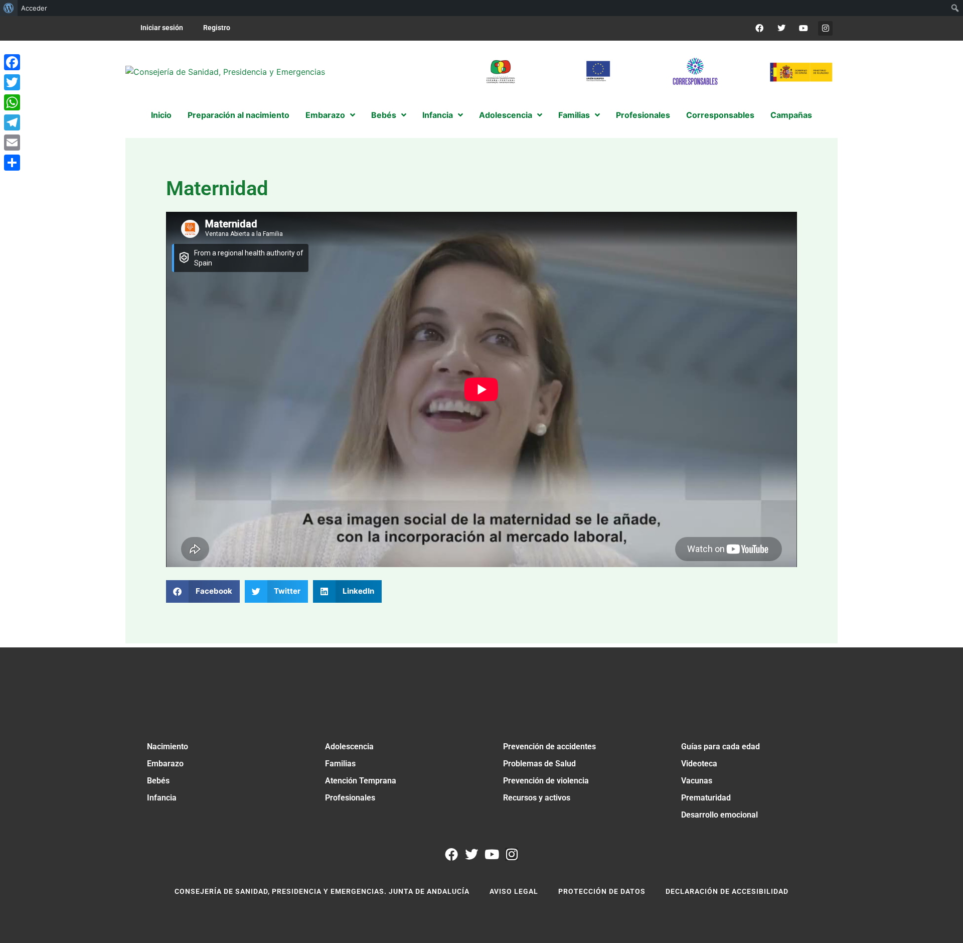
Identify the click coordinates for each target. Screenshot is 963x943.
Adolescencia (349, 746)
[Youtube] (803, 28)
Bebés (158, 780)
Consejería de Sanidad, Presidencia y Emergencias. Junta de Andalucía (322, 891)
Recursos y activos (536, 797)
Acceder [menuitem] (34, 8)
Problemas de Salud (539, 763)
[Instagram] (825, 28)
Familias (340, 763)
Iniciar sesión (161, 28)
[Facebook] (759, 28)
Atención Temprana (360, 780)
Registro (216, 28)
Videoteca (699, 763)
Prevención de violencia (546, 780)
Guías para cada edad (720, 746)
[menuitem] (9, 8)
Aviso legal (514, 891)
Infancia (162, 797)
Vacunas (696, 780)
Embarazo (165, 763)
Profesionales (350, 797)
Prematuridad (706, 797)
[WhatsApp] (12, 102)
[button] (203, 591)
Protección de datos (602, 891)
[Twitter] (781, 28)
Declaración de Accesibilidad (727, 891)
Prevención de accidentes (549, 746)
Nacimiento (167, 746)
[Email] (12, 142)
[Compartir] (12, 163)
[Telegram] (12, 122)
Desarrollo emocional (719, 815)
